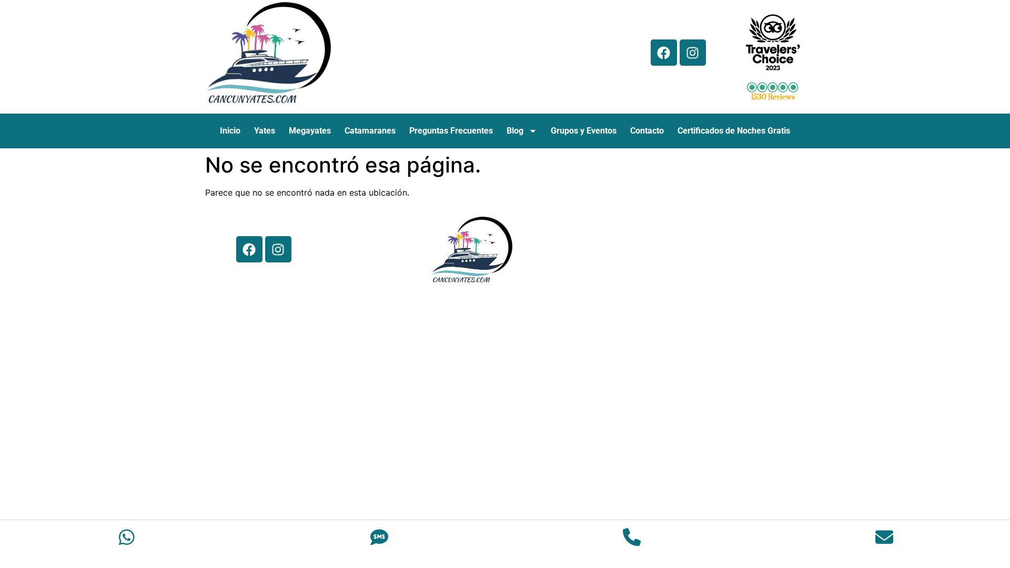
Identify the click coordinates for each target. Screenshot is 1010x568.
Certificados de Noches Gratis (734, 131)
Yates (264, 131)
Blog (515, 131)
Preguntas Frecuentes (451, 131)
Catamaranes (370, 131)
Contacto (647, 131)
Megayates (310, 131)
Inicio (230, 131)
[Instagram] (693, 52)
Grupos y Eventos (584, 131)
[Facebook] (664, 52)
